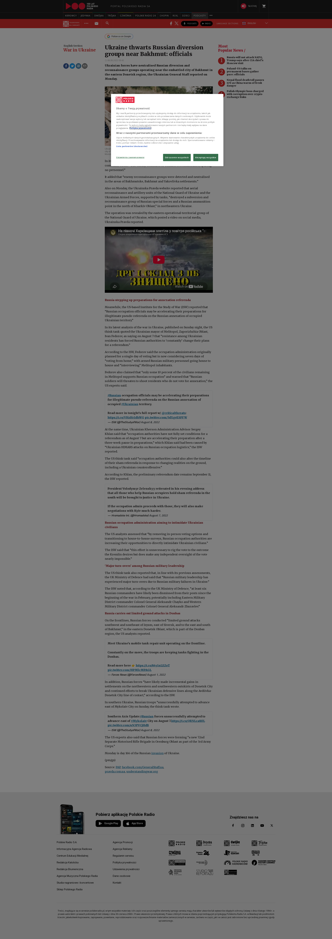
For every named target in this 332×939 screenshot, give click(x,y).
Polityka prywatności (140, 128)
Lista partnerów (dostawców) (131, 146)
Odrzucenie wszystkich (177, 157)
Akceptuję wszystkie (205, 157)
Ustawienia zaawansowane (130, 157)
